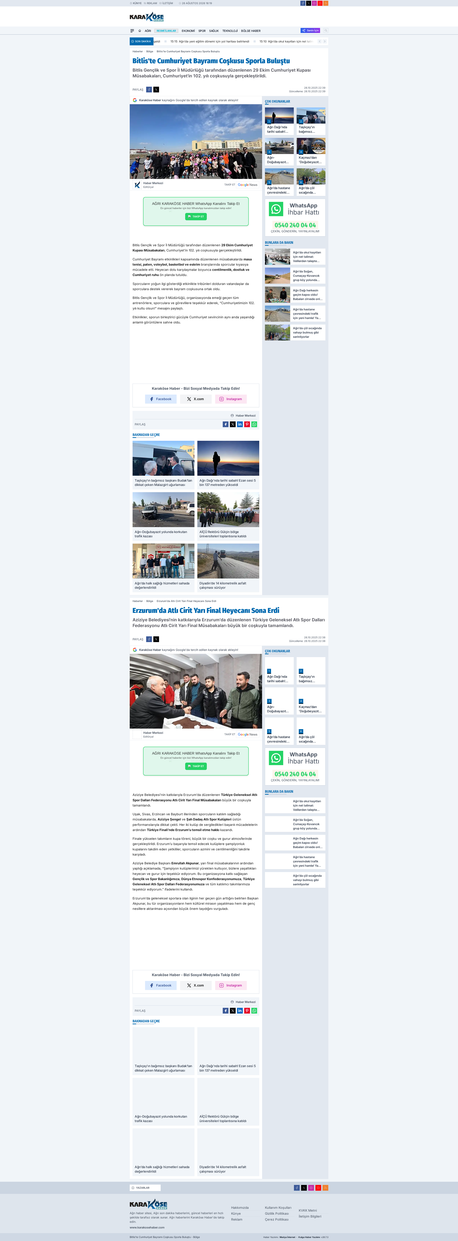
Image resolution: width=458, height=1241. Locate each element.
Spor (202, 31)
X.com (199, 399)
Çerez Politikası (277, 1219)
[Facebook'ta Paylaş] (149, 89)
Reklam (152, 3)
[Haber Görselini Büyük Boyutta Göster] (196, 141)
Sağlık (214, 31)
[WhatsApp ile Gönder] (254, 424)
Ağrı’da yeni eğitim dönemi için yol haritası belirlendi (195, 41)
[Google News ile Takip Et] (247, 184)
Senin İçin (313, 30)
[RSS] (325, 3)
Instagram (234, 399)
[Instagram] (314, 3)
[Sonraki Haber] (325, 41)
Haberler (138, 51)
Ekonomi (188, 31)
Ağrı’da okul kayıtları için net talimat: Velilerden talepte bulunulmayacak (297, 41)
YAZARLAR (142, 1187)
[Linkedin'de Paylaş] (240, 424)
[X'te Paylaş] (156, 89)
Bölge (149, 51)
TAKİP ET (198, 216)
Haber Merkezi (153, 184)
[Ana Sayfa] (139, 30)
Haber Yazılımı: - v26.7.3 (295, 1237)
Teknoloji (230, 31)
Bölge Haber (250, 31)
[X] (308, 3)
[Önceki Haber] (320, 41)
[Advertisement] (112, 88)
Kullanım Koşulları (278, 1207)
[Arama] (326, 30)
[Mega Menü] (132, 31)
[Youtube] (320, 3)
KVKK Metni (308, 1210)
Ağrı (148, 31)
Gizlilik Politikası (277, 1213)
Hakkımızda (240, 1207)
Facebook (163, 399)
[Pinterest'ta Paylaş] (247, 424)
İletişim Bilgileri (310, 1216)
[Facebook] (302, 3)
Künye (137, 3)
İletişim (167, 3)
